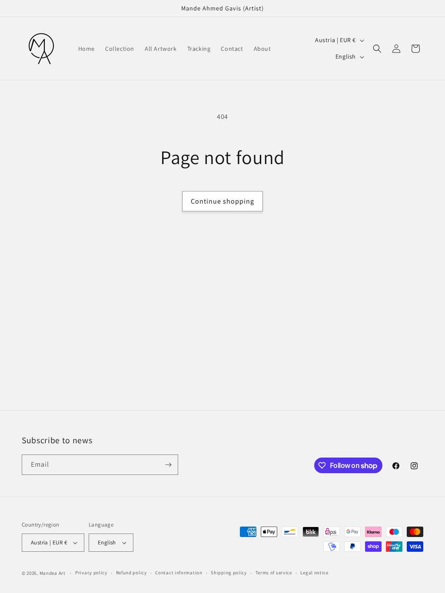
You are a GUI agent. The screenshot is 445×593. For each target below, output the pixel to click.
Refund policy (131, 573)
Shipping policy (229, 573)
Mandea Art (53, 573)
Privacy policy (91, 573)
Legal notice (314, 573)
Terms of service (274, 573)
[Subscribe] (168, 465)
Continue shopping (222, 201)
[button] (377, 48)
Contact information (178, 573)
